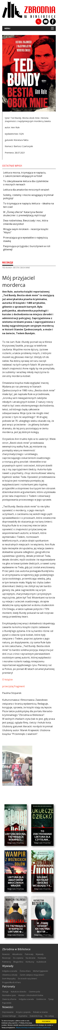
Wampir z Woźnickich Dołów (30, 995)
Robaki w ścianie (40, 1012)
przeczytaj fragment (13, 686)
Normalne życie (9, 995)
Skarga (5, 991)
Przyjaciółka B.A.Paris (11, 982)
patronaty (29, 954)
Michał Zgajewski (40, 971)
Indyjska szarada (9, 971)
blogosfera (18, 961)
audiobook (41, 961)
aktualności (17, 954)
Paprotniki (6, 1003)
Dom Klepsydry (8, 978)
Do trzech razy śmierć (27, 978)
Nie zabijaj (49, 1016)
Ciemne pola (34, 991)
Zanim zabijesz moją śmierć (32, 974)
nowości (6, 954)
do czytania (18, 958)
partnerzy (6, 961)
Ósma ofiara (25, 971)
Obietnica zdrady (9, 974)
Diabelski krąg (36, 1016)
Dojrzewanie (8, 1012)
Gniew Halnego (9, 1016)
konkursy (30, 961)
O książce (7, 679)
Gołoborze (41, 999)
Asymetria (22, 1016)
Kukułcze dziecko (18, 991)
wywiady (39, 954)
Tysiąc (51, 999)
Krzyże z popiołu (23, 1012)
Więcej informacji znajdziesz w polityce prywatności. (33, 1027)
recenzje (7, 262)
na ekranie (30, 958)
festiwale (42, 958)
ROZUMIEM (46, 1021)
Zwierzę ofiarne (9, 999)
